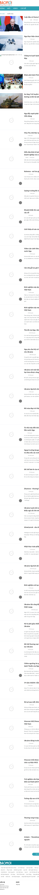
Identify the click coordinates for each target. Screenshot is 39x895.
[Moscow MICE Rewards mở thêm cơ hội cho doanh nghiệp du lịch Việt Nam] (11, 728)
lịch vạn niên (29, 867)
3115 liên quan (31, 513)
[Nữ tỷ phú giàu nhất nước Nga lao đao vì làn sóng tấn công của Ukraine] (11, 630)
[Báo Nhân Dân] (25, 174)
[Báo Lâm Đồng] (26, 705)
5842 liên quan (33, 354)
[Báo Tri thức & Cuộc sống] (26, 549)
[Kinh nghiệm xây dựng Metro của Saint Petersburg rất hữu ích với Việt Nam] (11, 293)
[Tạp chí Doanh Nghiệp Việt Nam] (25, 765)
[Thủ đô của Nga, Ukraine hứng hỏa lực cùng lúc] (11, 336)
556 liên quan (31, 455)
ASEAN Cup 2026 (18, 870)
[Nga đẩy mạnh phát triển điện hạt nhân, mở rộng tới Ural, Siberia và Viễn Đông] (11, 120)
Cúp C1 (26, 872)
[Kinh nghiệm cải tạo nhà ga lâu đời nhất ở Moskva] (11, 591)
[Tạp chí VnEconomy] (25, 726)
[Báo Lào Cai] (25, 455)
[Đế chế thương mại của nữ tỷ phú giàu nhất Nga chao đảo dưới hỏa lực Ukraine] (11, 650)
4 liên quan (30, 726)
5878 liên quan (34, 609)
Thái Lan (36, 867)
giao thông (28, 874)
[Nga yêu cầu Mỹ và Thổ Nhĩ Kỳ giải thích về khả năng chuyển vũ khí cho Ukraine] (11, 356)
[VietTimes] (25, 215)
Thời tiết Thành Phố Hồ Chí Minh (8, 867)
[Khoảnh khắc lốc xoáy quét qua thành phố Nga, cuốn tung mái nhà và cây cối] (11, 216)
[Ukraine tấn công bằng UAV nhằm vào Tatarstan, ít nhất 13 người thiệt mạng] (11, 611)
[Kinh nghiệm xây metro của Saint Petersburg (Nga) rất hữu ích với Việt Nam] (11, 314)
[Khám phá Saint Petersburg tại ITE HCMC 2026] (11, 81)
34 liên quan (32, 254)
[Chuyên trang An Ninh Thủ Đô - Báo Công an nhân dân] (25, 99)
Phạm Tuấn (9, 870)
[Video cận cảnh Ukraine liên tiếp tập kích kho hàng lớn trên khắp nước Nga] (11, 255)
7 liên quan (31, 743)
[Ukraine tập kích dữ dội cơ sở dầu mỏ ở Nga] (11, 572)
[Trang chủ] (6, 3)
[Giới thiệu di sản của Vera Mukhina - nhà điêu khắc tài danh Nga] (11, 236)
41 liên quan (32, 549)
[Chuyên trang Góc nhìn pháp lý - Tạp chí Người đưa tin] (25, 270)
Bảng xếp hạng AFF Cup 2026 (28, 876)
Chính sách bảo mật (4, 887)
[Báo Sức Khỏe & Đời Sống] (25, 743)
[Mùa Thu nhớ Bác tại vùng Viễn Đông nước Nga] (11, 139)
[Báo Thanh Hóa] (26, 354)
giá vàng (13, 874)
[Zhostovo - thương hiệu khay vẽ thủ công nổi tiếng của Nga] (11, 495)
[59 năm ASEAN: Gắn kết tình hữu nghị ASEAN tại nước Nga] (11, 689)
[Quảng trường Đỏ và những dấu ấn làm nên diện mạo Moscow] (11, 197)
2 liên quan (32, 157)
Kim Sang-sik (11, 872)
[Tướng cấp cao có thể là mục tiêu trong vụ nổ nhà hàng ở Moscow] (11, 805)
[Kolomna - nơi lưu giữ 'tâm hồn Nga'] (11, 178)
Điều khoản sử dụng (4, 886)
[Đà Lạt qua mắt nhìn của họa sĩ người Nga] (11, 708)
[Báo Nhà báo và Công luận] (26, 193)
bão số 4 (3, 870)
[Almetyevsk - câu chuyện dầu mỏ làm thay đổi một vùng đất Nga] (11, 534)
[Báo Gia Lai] (27, 610)
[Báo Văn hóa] (25, 78)
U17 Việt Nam (21, 867)
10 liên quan (31, 292)
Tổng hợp (18, 884)
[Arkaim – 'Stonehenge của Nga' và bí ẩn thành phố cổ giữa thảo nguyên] (11, 843)
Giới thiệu (2, 884)
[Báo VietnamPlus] (26, 20)
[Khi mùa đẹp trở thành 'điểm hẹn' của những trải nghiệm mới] (11, 415)
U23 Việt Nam (19, 872)
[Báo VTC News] (26, 254)
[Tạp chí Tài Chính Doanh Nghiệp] (26, 472)
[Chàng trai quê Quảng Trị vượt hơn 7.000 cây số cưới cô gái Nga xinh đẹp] (11, 62)
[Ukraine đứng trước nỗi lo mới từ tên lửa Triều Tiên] (11, 747)
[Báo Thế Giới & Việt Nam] (25, 375)
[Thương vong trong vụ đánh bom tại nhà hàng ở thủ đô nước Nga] (11, 824)
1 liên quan (35, 19)
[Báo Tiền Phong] (26, 333)
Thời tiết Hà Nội (20, 874)
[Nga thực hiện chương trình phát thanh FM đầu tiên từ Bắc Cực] (11, 43)
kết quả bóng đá (5, 874)
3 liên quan (31, 391)
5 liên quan (30, 135)
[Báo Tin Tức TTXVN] (25, 135)
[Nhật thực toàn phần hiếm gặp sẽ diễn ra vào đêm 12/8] (11, 553)
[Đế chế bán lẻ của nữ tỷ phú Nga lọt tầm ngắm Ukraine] (11, 476)
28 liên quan (31, 801)
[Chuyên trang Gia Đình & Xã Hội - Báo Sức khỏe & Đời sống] (26, 61)
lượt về (25, 870)
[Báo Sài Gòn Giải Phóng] (26, 801)
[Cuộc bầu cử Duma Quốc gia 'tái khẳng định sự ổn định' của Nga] (11, 23)
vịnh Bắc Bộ (4, 872)
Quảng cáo (2, 889)
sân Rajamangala (16, 876)
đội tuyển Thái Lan (33, 870)
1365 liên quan (32, 332)
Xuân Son (8, 876)
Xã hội (2, 876)
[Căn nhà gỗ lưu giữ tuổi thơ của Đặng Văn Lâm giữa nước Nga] (11, 274)
